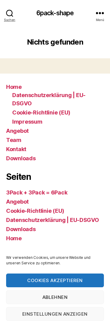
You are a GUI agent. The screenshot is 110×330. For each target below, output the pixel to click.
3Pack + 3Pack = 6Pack (36, 192)
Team (13, 140)
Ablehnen (55, 297)
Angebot (17, 131)
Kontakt (16, 149)
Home (14, 87)
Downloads (21, 158)
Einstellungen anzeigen (55, 314)
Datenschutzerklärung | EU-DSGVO (52, 220)
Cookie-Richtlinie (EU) (41, 112)
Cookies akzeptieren (55, 280)
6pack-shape (55, 13)
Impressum (27, 121)
